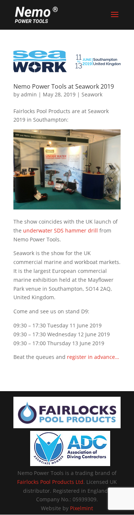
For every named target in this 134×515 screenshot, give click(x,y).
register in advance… (93, 356)
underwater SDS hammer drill (60, 230)
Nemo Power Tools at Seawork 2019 (63, 86)
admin (29, 94)
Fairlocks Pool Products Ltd (50, 481)
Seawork (92, 94)
